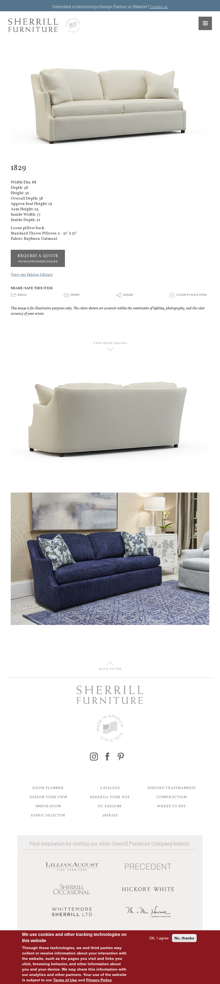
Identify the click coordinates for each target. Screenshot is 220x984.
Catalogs (110, 788)
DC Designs (110, 806)
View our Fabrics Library (32, 274)
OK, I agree (159, 938)
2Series (110, 815)
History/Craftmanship (172, 788)
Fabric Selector (48, 815)
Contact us (159, 6)
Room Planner (48, 788)
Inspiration (48, 806)
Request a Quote (37, 258)
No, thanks (184, 938)
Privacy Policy (99, 980)
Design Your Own (48, 797)
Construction (171, 797)
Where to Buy (171, 806)
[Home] (44, 25)
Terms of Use (65, 980)
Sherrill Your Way (110, 797)
